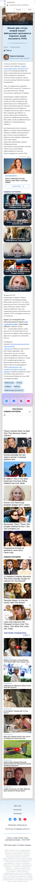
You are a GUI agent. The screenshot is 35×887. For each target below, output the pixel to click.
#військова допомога (14, 390)
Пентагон (14, 344)
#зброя (8, 386)
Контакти (17, 810)
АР (20, 88)
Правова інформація (17, 825)
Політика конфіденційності (17, 829)
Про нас (17, 806)
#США (19, 383)
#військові (9, 383)
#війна (17, 386)
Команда (18, 813)
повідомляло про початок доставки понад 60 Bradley (15, 369)
